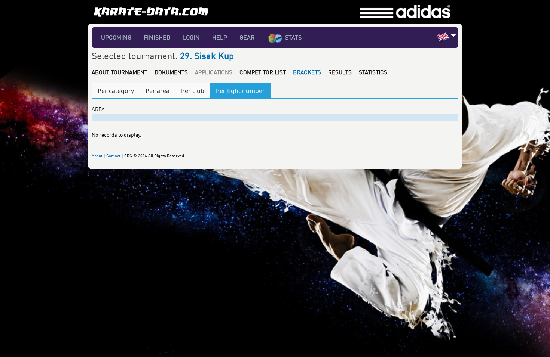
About (97, 155)
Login (191, 37)
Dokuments (171, 72)
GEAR (247, 37)
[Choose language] (453, 35)
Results (340, 72)
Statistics (373, 72)
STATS (293, 37)
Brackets (307, 72)
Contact (113, 155)
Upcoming (116, 37)
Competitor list (262, 72)
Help (219, 37)
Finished (157, 37)
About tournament (119, 72)
